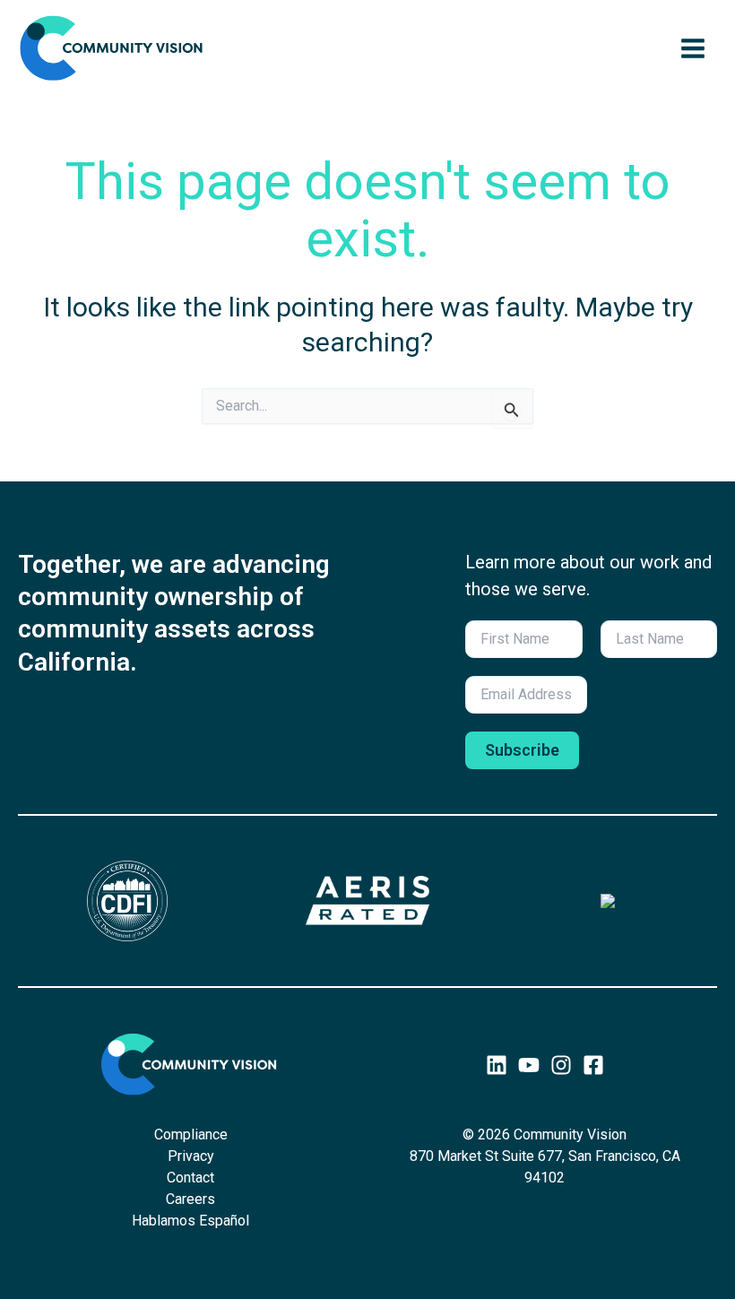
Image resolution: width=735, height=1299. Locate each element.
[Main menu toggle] (693, 48)
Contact (190, 1177)
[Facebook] (593, 1065)
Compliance (191, 1134)
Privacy (191, 1156)
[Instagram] (561, 1065)
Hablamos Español (190, 1220)
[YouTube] (529, 1065)
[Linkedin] (496, 1065)
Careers (190, 1199)
